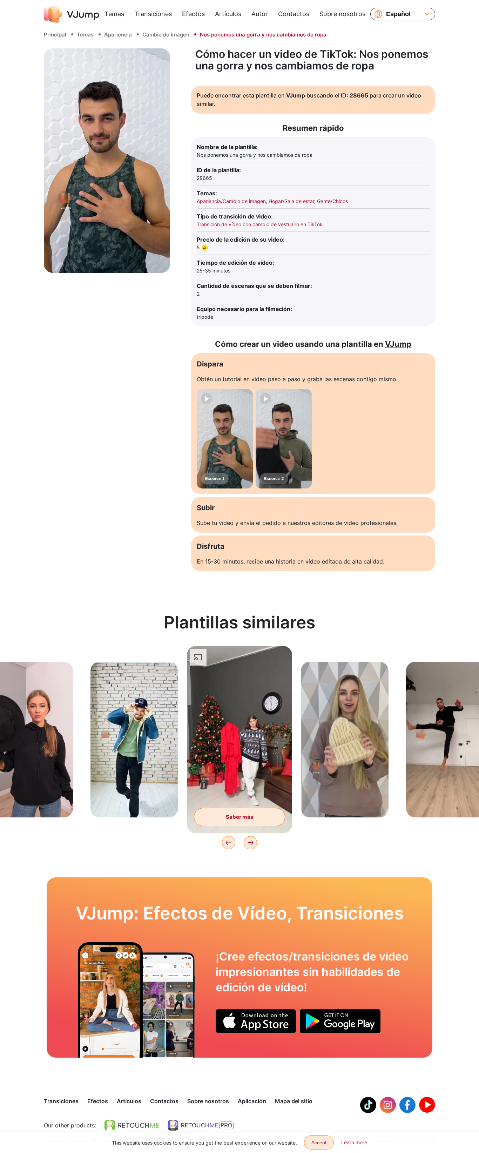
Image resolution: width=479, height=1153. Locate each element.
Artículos (228, 14)
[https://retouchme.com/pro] (201, 1125)
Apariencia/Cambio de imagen (231, 201)
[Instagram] (388, 1105)
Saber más (134, 801)
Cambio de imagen (165, 34)
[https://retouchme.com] (131, 1125)
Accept (318, 1142)
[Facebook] (407, 1105)
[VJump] (71, 14)
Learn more (354, 1142)
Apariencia (118, 34)
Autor (259, 14)
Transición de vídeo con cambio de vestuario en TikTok (260, 224)
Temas (114, 14)
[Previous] (228, 842)
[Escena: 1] (225, 438)
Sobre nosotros (342, 14)
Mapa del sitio (293, 1101)
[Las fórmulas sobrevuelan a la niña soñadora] (110, 999)
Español (398, 14)
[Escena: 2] (284, 438)
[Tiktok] (368, 1105)
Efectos (193, 14)
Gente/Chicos (332, 201)
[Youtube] (427, 1105)
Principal (55, 34)
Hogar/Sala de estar (291, 201)
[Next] (250, 842)
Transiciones (153, 14)
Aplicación (252, 1101)
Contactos (293, 14)
